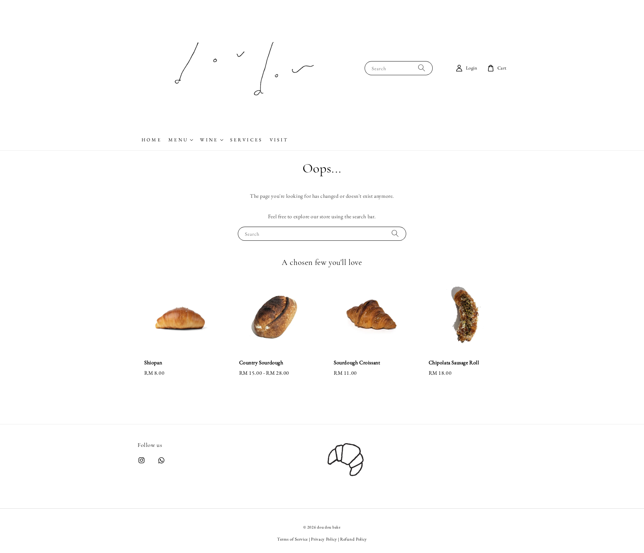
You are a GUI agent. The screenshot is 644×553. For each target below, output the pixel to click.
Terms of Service (292, 539)
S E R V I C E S (246, 140)
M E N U (177, 140)
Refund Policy (353, 539)
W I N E (208, 140)
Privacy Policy (324, 539)
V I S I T (278, 140)
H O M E (151, 140)
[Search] (421, 68)
